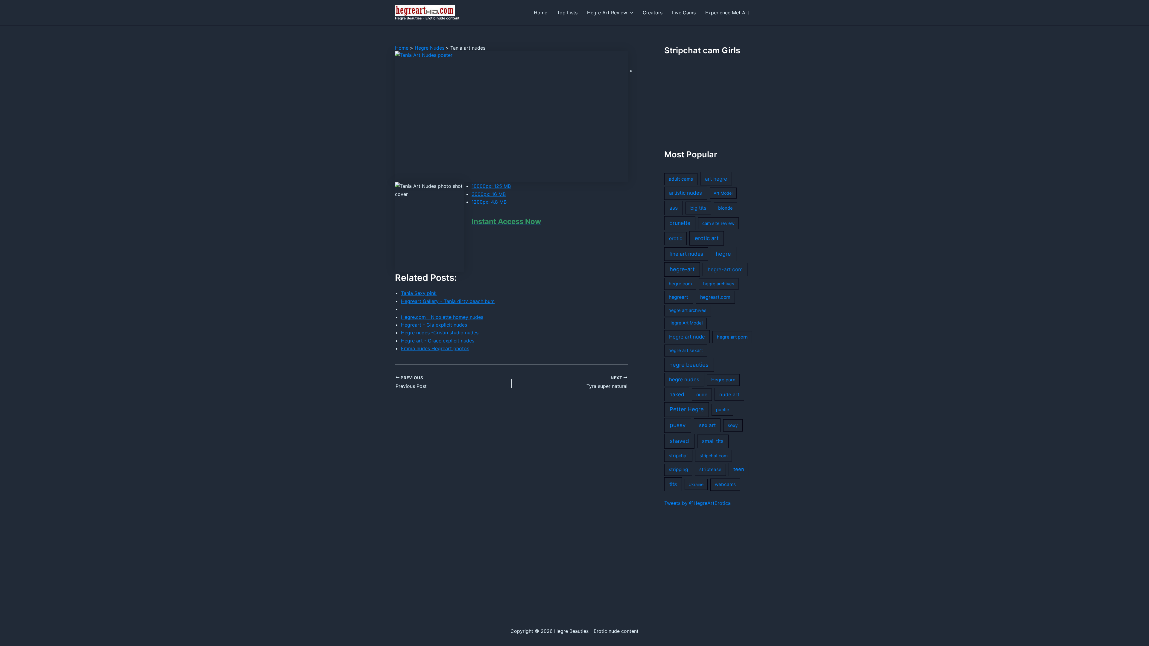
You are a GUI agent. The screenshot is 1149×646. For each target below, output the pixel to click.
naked (676, 394)
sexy (733, 425)
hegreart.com (715, 297)
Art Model (723, 193)
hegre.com (680, 284)
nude (701, 394)
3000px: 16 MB (489, 194)
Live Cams (684, 13)
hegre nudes (684, 380)
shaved (679, 441)
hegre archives (718, 284)
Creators (652, 13)
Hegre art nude (687, 337)
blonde (725, 208)
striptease (710, 469)
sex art (707, 425)
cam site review (718, 223)
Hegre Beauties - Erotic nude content (427, 18)
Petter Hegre (687, 409)
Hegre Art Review (607, 13)
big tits (698, 208)
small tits (713, 441)
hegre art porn (732, 337)
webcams (725, 484)
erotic (675, 238)
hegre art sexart (685, 350)
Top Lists (567, 13)
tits (673, 484)
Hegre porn (723, 380)
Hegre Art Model (685, 323)
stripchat (678, 455)
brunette (679, 223)
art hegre (716, 179)
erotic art (707, 238)
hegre (723, 253)
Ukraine (696, 484)
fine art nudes (686, 254)
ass (673, 208)
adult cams (681, 179)
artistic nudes (685, 193)
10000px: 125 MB (491, 186)
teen (738, 469)
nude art (729, 394)
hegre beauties (689, 364)
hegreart (678, 297)
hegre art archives (687, 310)
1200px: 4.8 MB (489, 202)
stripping (678, 469)
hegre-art (682, 269)
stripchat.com (714, 455)
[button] (630, 13)
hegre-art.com (725, 269)
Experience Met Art (727, 13)
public (722, 409)
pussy (678, 425)
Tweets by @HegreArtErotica (697, 503)
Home (540, 13)
